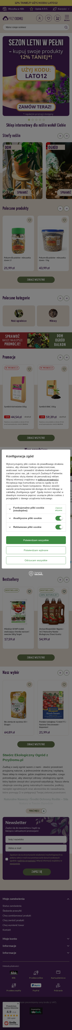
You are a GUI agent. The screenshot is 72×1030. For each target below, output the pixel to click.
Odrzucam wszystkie (36, 560)
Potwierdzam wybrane (36, 550)
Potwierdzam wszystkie (36, 540)
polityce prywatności (48, 479)
